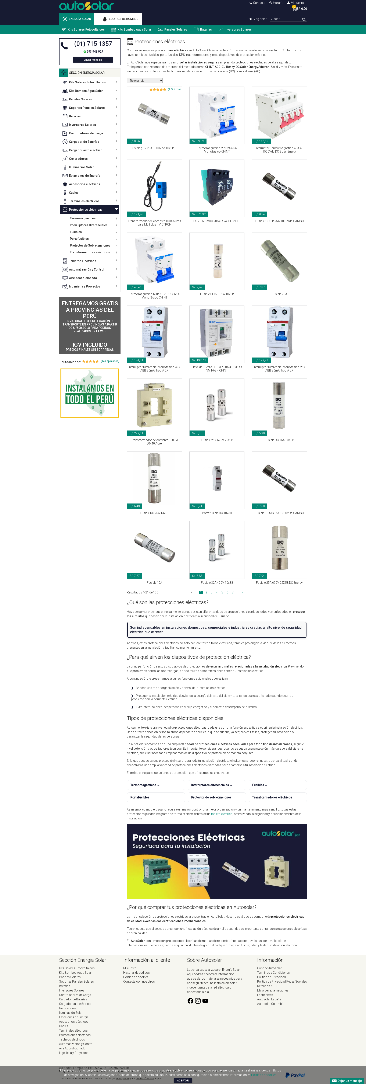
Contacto (259, 2)
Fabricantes (265, 995)
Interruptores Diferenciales (89, 225)
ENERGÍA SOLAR (80, 19)
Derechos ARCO (268, 986)
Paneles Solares (175, 29)
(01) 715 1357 (93, 43)
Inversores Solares (238, 29)
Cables (74, 192)
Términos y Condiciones (273, 972)
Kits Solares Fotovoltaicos (86, 29)
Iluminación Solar (81, 167)
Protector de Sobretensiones (90, 245)
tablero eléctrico (222, 814)
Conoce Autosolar (269, 968)
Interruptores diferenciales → (212, 785)
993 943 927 (95, 51)
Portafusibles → (141, 797)
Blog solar (260, 19)
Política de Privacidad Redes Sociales (282, 981)
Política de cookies (135, 977)
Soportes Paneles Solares (87, 107)
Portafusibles (79, 238)
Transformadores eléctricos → (274, 797)
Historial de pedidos (136, 972)
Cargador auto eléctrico (86, 150)
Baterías (206, 29)
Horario (278, 2)
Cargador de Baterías (84, 141)
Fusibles (76, 232)
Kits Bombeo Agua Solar (134, 29)
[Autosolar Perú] (86, 9)
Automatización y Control (86, 269)
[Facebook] (190, 1003)
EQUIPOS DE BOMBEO (124, 19)
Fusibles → (260, 785)
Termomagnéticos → (145, 785)
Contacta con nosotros (139, 981)
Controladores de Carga (86, 133)
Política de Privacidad (271, 977)
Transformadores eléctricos (90, 252)
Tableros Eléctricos (82, 261)
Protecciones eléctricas (86, 209)
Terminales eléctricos (84, 201)
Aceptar (183, 1080)
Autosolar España (269, 999)
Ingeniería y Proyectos (84, 286)
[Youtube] (205, 1003)
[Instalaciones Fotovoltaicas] (90, 393)
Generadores (78, 158)
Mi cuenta (297, 2)
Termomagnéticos (83, 218)
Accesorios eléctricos (84, 184)
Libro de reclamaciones (272, 990)
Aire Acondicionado (83, 278)
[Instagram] (197, 1003)
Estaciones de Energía (84, 175)
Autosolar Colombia (270, 1003)
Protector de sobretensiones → (213, 797)
